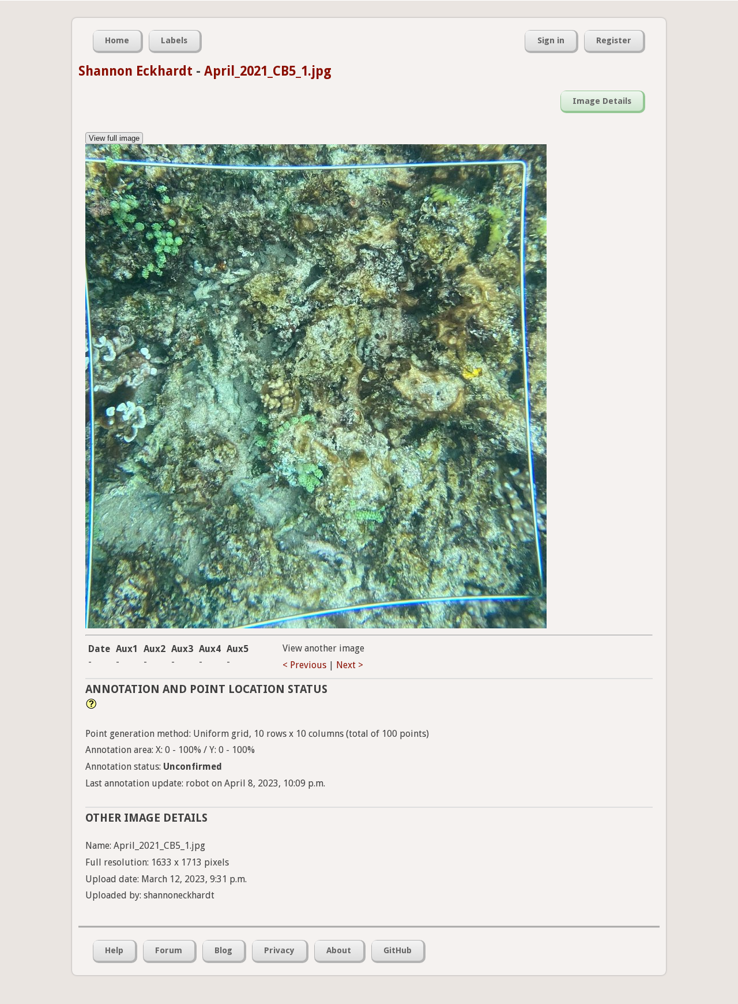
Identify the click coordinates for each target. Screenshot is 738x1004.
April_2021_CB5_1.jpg (268, 70)
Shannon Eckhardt (135, 70)
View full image (114, 138)
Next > (349, 665)
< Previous (304, 665)
